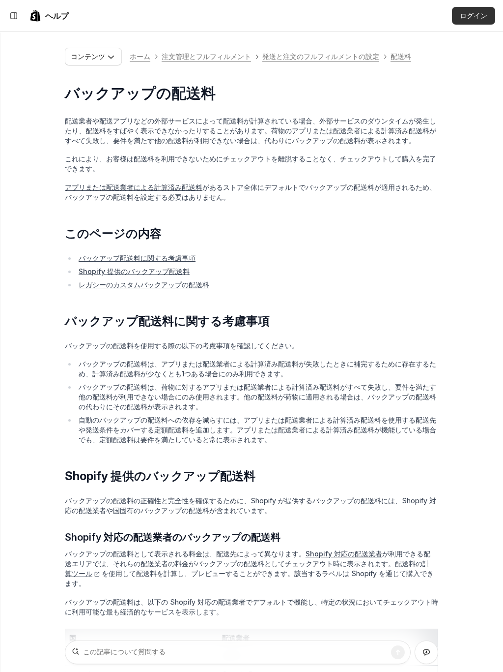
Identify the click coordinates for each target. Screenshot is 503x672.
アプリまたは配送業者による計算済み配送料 (133, 187)
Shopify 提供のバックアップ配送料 (134, 271)
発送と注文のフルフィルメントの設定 (320, 56)
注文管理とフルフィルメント (206, 56)
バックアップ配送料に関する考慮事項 (137, 258)
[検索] (398, 652)
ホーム (140, 56)
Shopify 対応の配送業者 (344, 554)
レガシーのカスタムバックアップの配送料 (144, 284)
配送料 (401, 56)
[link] (49, 16)
